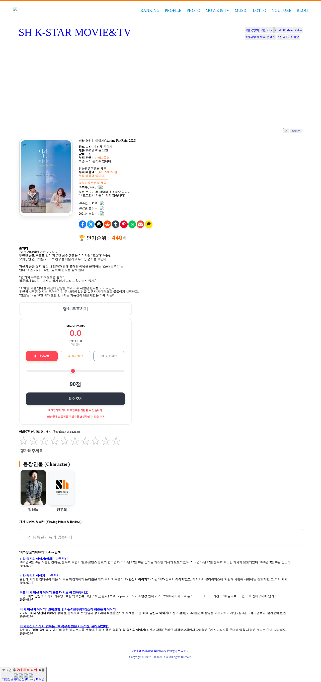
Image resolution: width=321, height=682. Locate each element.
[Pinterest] (124, 224)
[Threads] (99, 224)
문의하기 (184, 651)
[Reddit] (107, 224)
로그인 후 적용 (23, 674)
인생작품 (43, 355)
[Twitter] (91, 224)
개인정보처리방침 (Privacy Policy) (23, 679)
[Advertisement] (160, 85)
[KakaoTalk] (148, 224)
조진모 (90, 154)
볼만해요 (77, 355)
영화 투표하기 (75, 309)
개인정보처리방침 (144, 651)
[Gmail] (140, 224)
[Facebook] (82, 224)
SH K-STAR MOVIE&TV (75, 32)
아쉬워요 (111, 355)
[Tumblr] (115, 224)
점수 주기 (75, 399)
